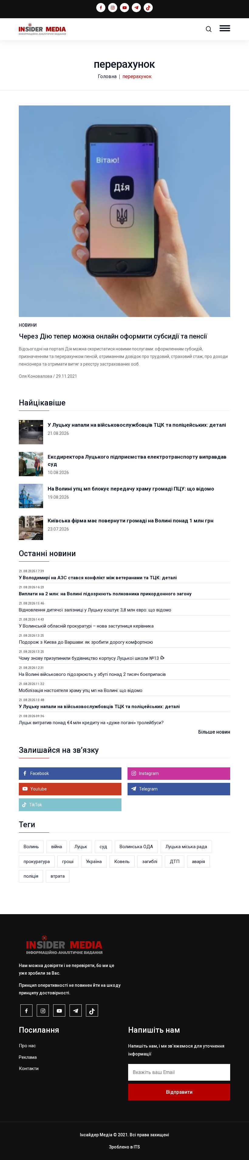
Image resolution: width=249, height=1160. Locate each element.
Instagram (148, 773)
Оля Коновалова (35, 376)
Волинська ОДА (136, 846)
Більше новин (214, 732)
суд (103, 846)
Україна (94, 861)
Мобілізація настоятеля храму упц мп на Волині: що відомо (80, 690)
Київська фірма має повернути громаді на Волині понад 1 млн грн (130, 521)
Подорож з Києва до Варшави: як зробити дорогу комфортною (86, 642)
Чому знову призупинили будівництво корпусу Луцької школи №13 (89, 658)
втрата (58, 876)
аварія (198, 861)
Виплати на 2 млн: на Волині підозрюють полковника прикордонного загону (105, 594)
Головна (107, 76)
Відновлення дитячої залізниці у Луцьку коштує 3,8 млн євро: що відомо (95, 610)
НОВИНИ (28, 325)
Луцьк (80, 846)
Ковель (122, 861)
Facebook (39, 773)
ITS (137, 1147)
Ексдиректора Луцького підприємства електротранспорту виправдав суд (137, 460)
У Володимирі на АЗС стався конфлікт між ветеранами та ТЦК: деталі (98, 577)
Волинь (31, 846)
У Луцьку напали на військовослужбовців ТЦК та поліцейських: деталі (137, 425)
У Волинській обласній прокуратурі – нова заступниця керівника (86, 626)
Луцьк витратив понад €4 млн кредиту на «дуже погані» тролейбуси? (91, 722)
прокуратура (37, 861)
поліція (31, 876)
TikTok (35, 804)
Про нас (27, 1045)
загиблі (149, 861)
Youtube (38, 789)
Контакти (29, 1068)
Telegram (148, 789)
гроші (67, 861)
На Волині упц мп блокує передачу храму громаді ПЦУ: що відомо (131, 489)
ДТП (174, 861)
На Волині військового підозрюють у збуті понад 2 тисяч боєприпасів (92, 674)
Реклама (28, 1057)
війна (56, 846)
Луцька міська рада (186, 846)
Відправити (179, 1092)
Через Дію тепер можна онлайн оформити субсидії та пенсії (113, 336)
